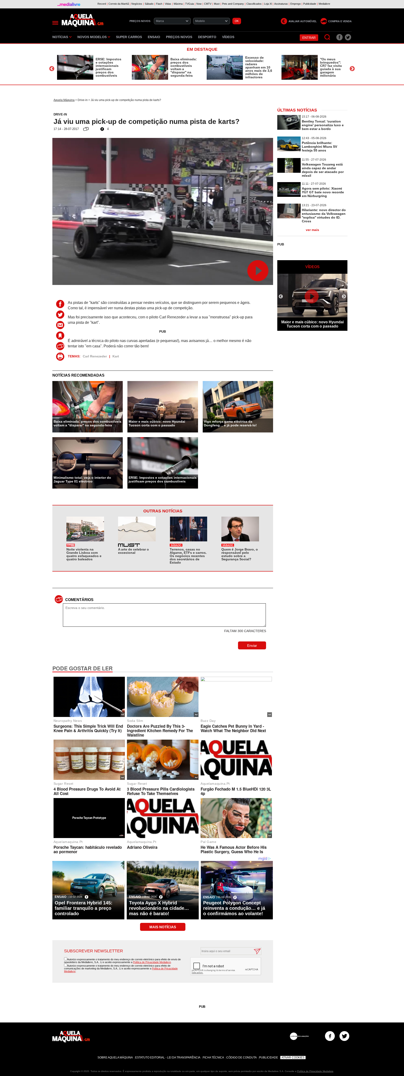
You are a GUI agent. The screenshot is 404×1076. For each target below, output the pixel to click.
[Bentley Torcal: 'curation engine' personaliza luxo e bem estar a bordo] (289, 128)
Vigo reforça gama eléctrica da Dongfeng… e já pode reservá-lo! (230, 423)
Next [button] (352, 69)
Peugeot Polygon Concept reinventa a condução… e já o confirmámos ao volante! (234, 908)
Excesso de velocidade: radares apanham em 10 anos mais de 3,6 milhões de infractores (258, 67)
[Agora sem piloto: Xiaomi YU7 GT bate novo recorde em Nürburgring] (289, 196)
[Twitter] (344, 1036)
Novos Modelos (92, 37)
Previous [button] (52, 69)
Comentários (79, 600)
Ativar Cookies (292, 1057)
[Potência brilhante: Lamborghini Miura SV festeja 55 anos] (289, 150)
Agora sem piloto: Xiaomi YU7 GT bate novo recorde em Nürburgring (323, 192)
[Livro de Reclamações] (299, 1036)
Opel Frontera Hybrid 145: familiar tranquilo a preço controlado (83, 908)
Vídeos (228, 37)
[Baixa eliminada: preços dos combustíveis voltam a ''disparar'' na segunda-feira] (150, 67)
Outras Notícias (162, 511)
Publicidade (268, 1057)
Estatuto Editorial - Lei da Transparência (167, 1057)
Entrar (309, 38)
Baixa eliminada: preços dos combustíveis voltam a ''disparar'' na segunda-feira (183, 67)
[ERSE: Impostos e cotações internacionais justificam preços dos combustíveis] (75, 67)
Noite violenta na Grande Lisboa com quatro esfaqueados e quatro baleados (83, 554)
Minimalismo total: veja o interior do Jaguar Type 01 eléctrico (82, 479)
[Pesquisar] (327, 37)
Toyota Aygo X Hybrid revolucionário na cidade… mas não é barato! (159, 908)
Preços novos (179, 37)
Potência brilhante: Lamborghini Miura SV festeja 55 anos (319, 146)
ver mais (312, 230)
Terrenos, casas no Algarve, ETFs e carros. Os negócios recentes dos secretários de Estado (188, 556)
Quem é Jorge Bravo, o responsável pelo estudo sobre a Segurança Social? (239, 554)
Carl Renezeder (95, 356)
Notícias (60, 37)
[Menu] (55, 23)
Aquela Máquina (64, 100)
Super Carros (129, 37)
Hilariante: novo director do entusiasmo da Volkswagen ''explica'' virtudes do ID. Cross (324, 215)
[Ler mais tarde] (61, 335)
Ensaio (154, 37)
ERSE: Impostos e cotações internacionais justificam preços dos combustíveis (108, 67)
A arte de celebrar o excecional (133, 551)
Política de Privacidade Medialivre (152, 962)
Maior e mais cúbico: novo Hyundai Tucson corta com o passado (157, 423)
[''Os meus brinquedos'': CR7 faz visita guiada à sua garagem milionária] (299, 67)
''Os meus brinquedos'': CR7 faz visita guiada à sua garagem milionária (331, 67)
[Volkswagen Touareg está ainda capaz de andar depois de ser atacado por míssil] (289, 171)
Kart (115, 356)
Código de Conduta (241, 1057)
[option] (90, 67)
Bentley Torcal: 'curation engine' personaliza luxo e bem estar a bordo (323, 125)
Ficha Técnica (213, 1057)
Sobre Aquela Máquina (115, 1057)
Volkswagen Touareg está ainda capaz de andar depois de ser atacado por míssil (323, 169)
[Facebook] (330, 1036)
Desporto (207, 37)
